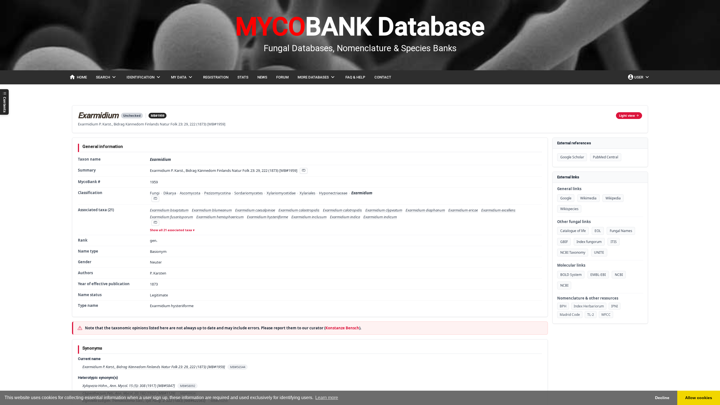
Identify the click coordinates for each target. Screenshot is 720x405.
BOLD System (571, 274)
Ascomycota (190, 192)
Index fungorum (589, 241)
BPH (563, 306)
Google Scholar (572, 157)
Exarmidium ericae (463, 210)
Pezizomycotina (217, 192)
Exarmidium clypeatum (383, 210)
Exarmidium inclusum (309, 216)
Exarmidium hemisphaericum (220, 216)
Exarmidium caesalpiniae (255, 210)
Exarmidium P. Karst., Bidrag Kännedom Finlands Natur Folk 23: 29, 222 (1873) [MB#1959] (154, 366)
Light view (627, 115)
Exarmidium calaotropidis (299, 210)
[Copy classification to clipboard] (155, 199)
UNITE (599, 252)
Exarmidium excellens (498, 210)
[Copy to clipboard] (303, 171)
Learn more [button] (326, 397)
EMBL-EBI (598, 274)
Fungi (154, 192)
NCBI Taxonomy (572, 252)
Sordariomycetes (248, 192)
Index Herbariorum (589, 306)
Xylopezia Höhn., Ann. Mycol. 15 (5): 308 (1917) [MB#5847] (129, 385)
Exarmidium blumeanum (212, 210)
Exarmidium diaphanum (425, 210)
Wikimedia (588, 198)
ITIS (614, 241)
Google (566, 198)
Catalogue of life (573, 230)
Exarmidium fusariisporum (171, 216)
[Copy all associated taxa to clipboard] (155, 223)
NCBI (619, 274)
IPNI (614, 306)
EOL (598, 230)
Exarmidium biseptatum (169, 210)
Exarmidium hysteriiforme (267, 216)
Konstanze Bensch (342, 327)
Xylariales (307, 192)
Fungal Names (621, 230)
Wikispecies (569, 208)
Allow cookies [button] (698, 397)
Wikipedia (613, 198)
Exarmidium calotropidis (342, 210)
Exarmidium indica (345, 216)
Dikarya (169, 192)
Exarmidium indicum (380, 216)
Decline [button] (662, 397)
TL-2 (590, 314)
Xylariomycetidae (281, 192)
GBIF (564, 241)
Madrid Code (570, 314)
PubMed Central (605, 157)
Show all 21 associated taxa (171, 230)
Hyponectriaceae (333, 192)
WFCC (606, 314)
